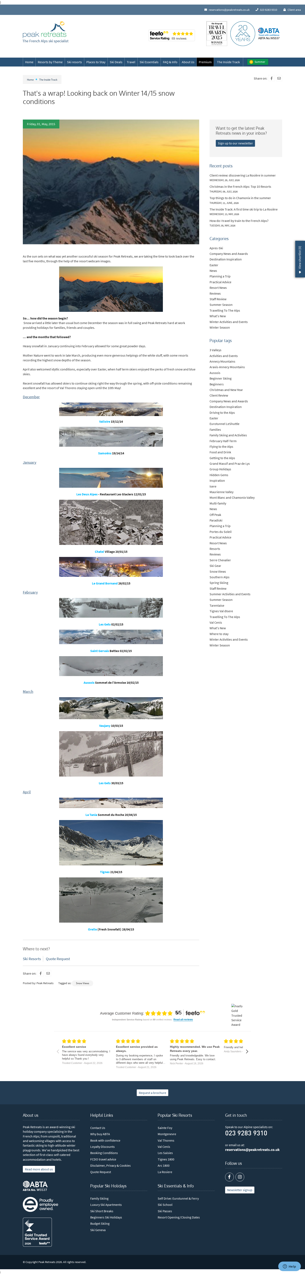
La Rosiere (165, 1172)
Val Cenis (164, 1147)
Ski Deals (116, 62)
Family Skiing (99, 1198)
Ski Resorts (32, 958)
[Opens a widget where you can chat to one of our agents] (289, 1267)
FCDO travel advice (103, 1159)
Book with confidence (105, 1140)
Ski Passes (165, 1211)
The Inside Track (228, 62)
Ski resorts (74, 62)
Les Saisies (165, 1153)
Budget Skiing (100, 1223)
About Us (188, 62)
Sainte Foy (165, 1128)
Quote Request (58, 958)
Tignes (105, 872)
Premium (205, 62)
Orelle (92, 929)
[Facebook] (271, 78)
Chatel (99, 551)
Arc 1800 (164, 1165)
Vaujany (104, 726)
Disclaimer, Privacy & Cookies (110, 1165)
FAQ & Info (170, 62)
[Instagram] (239, 1177)
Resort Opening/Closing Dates (179, 1217)
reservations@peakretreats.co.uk (252, 1149)
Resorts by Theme (50, 62)
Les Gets (105, 624)
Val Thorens (166, 1140)
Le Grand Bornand (105, 583)
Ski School (165, 1205)
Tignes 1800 (166, 1159)
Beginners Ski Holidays (106, 1217)
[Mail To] (279, 78)
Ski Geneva (98, 1230)
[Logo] (44, 30)
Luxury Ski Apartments (106, 1205)
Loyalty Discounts (102, 1147)
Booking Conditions (104, 1153)
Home (29, 62)
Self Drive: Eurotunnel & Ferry (178, 1198)
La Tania (91, 815)
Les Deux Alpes (87, 494)
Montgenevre (167, 1134)
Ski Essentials (149, 62)
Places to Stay (95, 62)
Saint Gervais (99, 651)
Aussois (89, 682)
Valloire (104, 421)
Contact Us (97, 1128)
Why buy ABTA (100, 1134)
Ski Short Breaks (101, 1211)
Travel (131, 62)
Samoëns (104, 453)
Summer (260, 62)
